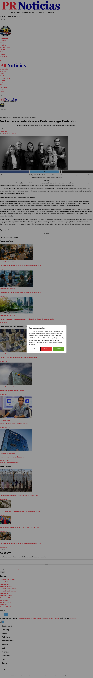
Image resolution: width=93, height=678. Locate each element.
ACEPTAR (58, 349)
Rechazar (46, 349)
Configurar (35, 349)
